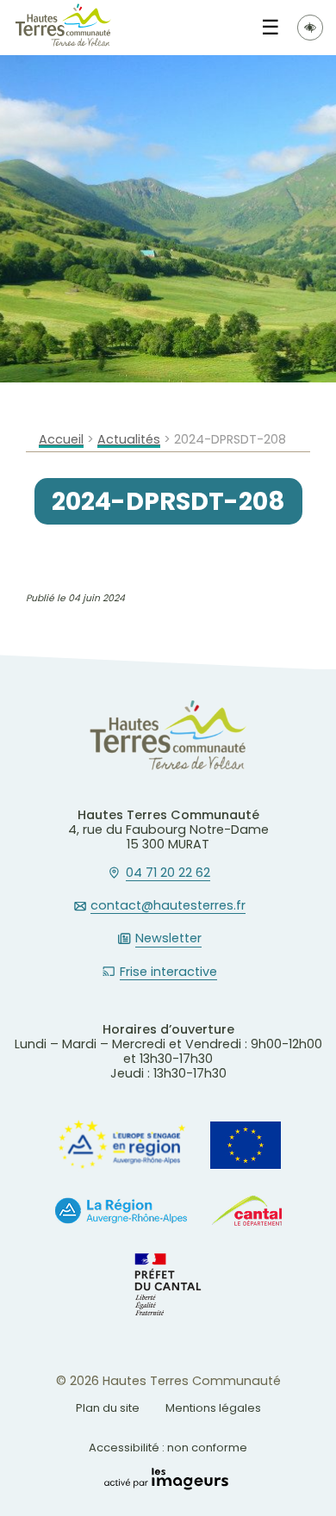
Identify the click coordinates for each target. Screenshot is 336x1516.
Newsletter (168, 939)
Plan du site (108, 1408)
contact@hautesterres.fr (168, 906)
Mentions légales (213, 1408)
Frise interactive (168, 972)
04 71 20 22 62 (168, 873)
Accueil (61, 440)
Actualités (128, 440)
